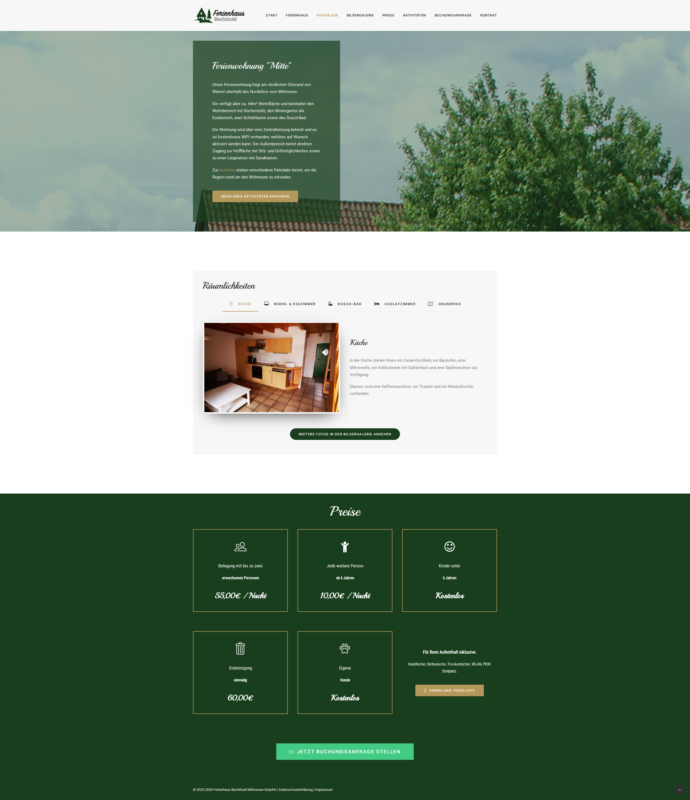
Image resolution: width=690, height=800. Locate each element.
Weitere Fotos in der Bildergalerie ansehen (345, 434)
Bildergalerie (360, 15)
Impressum (324, 790)
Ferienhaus (297, 15)
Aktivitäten (414, 15)
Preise (388, 15)
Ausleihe (227, 170)
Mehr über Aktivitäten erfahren (255, 196)
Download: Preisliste (452, 690)
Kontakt (488, 15)
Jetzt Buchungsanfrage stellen (349, 751)
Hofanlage (327, 15)
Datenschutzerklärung (296, 790)
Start (271, 15)
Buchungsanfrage (453, 15)
